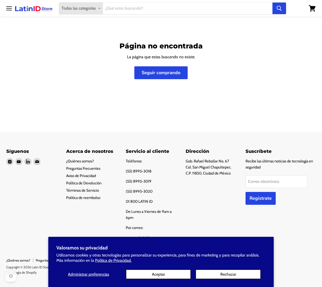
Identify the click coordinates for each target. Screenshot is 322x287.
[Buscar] (279, 8)
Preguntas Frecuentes (83, 168)
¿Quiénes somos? (80, 161)
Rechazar (228, 274)
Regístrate (261, 198)
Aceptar (158, 274)
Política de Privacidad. (113, 260)
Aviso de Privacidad (81, 176)
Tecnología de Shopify (21, 272)
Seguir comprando (161, 73)
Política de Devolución (83, 183)
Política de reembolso (83, 197)
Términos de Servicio (82, 190)
